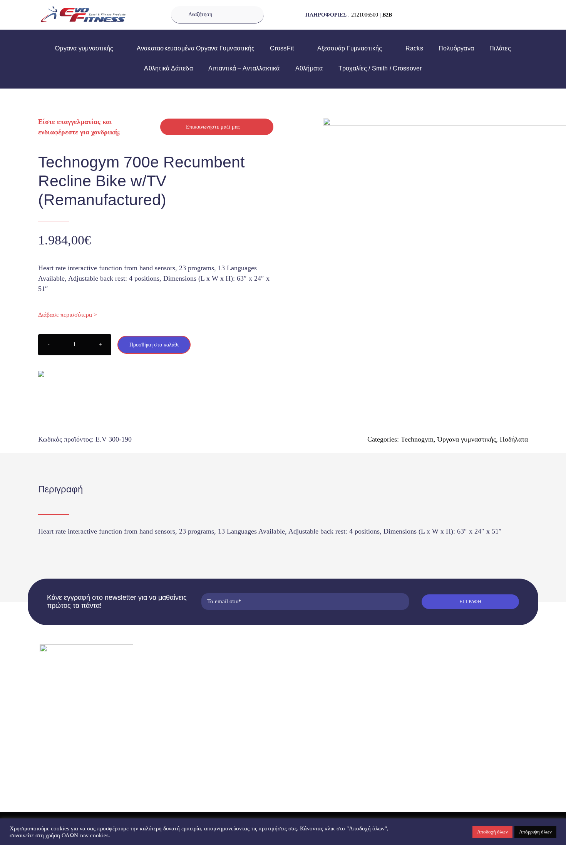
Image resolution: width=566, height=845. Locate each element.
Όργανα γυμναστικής (466, 439)
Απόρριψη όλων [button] (535, 832)
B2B (387, 15)
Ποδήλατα (514, 439)
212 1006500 (66, 707)
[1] (425, 252)
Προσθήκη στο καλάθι (154, 345)
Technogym (417, 439)
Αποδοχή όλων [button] (492, 832)
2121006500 (364, 15)
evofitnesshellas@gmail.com (83, 720)
